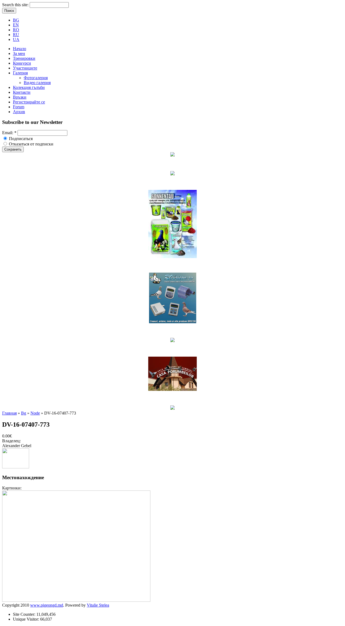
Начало (19, 48)
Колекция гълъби (29, 87)
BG (16, 20)
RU (16, 34)
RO (16, 29)
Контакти (21, 92)
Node (35, 413)
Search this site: (16, 4)
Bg (23, 413)
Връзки (19, 97)
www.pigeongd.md (46, 605)
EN (16, 25)
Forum (18, 107)
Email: (9, 132)
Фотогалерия (36, 77)
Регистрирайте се (29, 102)
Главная (9, 413)
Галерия (20, 73)
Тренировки (24, 58)
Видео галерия (37, 82)
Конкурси (22, 63)
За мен (19, 53)
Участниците (25, 68)
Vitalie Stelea (98, 605)
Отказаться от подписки (30, 144)
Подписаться (20, 138)
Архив (19, 111)
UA (16, 39)
